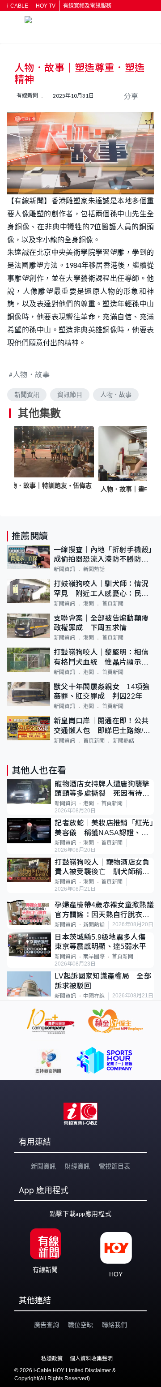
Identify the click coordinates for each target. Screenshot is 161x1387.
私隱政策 (52, 1359)
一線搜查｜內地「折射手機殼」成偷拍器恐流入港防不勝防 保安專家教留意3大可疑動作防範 (103, 555)
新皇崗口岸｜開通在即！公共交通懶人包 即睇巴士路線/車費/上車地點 (102, 726)
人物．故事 (31, 374)
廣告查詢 (46, 1325)
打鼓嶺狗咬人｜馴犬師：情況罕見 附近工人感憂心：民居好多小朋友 (101, 589)
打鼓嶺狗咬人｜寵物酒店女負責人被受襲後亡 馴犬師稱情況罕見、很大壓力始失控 (102, 868)
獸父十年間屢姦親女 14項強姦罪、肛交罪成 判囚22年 (101, 691)
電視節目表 (114, 1166)
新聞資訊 (26, 395)
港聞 (88, 604)
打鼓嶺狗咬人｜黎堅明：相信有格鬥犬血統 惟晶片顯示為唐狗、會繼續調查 (101, 657)
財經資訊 (77, 1166)
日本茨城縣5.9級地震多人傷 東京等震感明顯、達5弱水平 (104, 941)
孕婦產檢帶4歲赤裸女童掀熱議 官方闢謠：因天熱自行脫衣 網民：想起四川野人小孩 (104, 910)
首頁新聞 (112, 604)
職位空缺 (80, 1325)
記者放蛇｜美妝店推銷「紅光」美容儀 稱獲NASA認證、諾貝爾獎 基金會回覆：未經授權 (104, 828)
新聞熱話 (94, 569)
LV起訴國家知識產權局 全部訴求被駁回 (103, 980)
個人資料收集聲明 (91, 1359)
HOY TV (45, 6)
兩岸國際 (94, 956)
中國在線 (94, 996)
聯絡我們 (114, 1325)
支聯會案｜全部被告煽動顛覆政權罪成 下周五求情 (101, 622)
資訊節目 (69, 395)
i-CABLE (17, 6)
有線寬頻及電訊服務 (87, 6)
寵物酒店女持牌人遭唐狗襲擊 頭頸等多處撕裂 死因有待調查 (104, 789)
